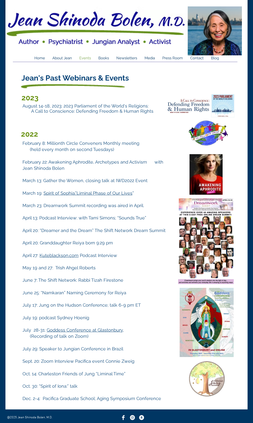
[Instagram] (132, 417)
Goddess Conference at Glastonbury (85, 330)
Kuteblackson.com (59, 255)
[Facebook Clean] (123, 417)
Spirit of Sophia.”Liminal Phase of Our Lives (87, 193)
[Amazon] (141, 417)
